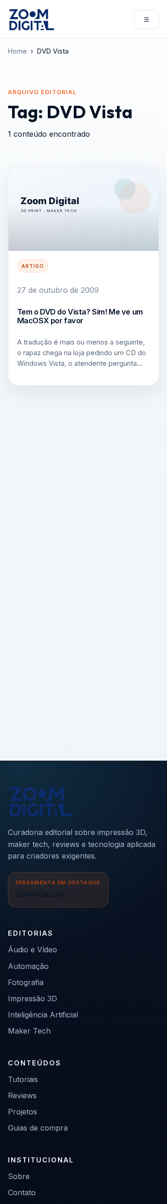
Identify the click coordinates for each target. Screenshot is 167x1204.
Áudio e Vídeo (32, 949)
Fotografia (26, 982)
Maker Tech (29, 1030)
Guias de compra (38, 1127)
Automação (28, 966)
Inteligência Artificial (43, 1014)
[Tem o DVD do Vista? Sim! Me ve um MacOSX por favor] (83, 209)
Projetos (22, 1111)
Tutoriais (23, 1079)
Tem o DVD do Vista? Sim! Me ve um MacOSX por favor (80, 316)
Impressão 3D (32, 998)
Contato (22, 1192)
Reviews (22, 1095)
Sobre (19, 1176)
